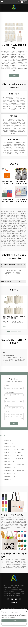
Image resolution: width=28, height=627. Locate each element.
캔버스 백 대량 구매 (8, 443)
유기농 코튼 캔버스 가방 (9, 467)
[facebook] (8, 599)
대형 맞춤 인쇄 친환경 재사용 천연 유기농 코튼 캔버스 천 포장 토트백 (7, 182)
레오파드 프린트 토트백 (9, 446)
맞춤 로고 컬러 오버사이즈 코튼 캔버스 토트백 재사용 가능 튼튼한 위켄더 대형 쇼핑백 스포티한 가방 (21, 182)
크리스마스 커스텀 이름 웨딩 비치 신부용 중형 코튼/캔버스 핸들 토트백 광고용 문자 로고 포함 (7, 200)
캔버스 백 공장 (20, 470)
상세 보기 (7, 174)
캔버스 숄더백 (18, 452)
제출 (14, 423)
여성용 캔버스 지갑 (8, 458)
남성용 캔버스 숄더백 (9, 455)
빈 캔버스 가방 (7, 449)
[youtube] (16, 599)
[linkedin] (12, 599)
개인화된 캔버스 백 (8, 440)
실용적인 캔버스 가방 (9, 470)
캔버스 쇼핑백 (20, 455)
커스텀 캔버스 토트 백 (9, 461)
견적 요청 (14, 75)
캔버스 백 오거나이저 (19, 449)
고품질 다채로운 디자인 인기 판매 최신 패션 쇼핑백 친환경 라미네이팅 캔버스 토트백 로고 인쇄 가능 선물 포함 (21, 200)
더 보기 (4, 326)
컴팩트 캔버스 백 (7, 479)
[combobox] (7, 394)
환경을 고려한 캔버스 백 (9, 476)
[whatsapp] (20, 599)
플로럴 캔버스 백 (7, 452)
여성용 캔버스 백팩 (8, 464)
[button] (8, 331)
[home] (14, 7)
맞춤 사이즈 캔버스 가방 (9, 473)
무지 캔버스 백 (19, 458)
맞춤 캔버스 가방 (20, 464)
